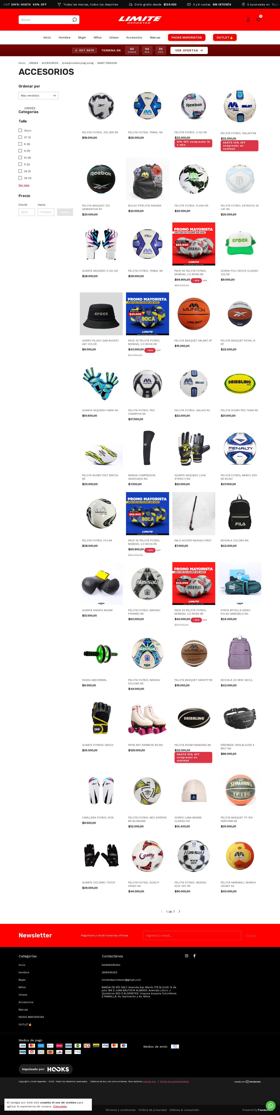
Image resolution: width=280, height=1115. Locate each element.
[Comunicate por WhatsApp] (271, 1106)
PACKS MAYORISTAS (187, 37)
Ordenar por (29, 86)
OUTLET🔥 (225, 37)
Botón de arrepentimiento (174, 1081)
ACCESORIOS (50, 63)
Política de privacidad (153, 1110)
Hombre (64, 37)
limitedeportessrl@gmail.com (121, 979)
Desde (23, 204)
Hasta (41, 204)
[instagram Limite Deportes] (186, 956)
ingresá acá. (149, 1081)
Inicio (47, 37)
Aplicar (65, 212)
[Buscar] (74, 19)
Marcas (155, 37)
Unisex (114, 37)
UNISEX (33, 63)
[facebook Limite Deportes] (194, 956)
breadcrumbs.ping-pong (77, 63)
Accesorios (134, 37)
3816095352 (109, 972)
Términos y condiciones (120, 1110)
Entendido (60, 1106)
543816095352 (111, 964)
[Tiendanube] (247, 1082)
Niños (98, 37)
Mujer (82, 37)
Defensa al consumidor (184, 1110)
